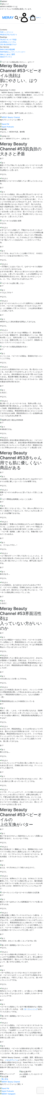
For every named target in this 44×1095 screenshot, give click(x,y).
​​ (30, 1009)
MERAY (8, 18)
